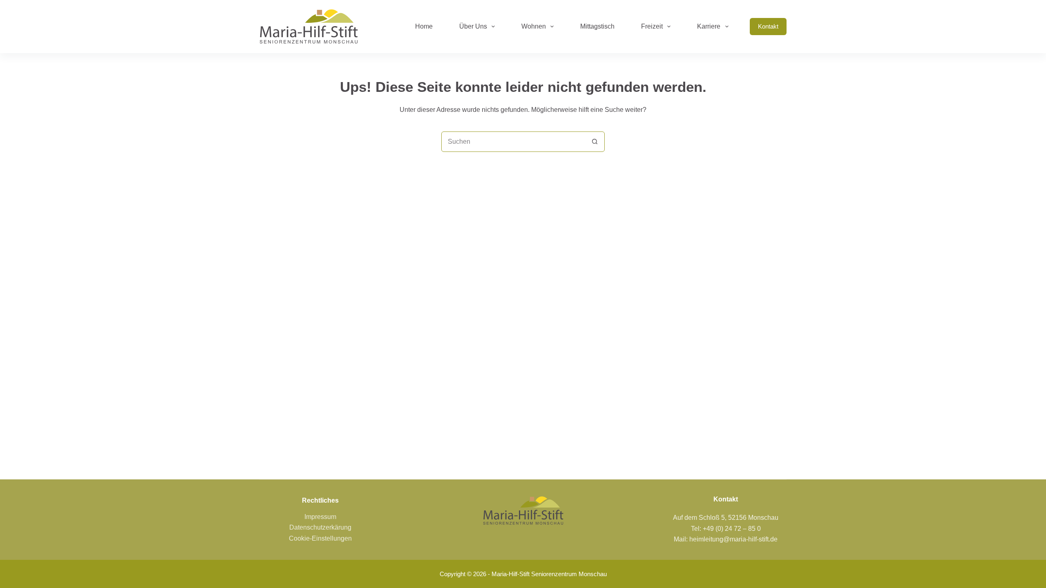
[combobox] (513, 141)
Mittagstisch (597, 26)
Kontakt (768, 26)
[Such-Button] (594, 141)
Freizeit (652, 26)
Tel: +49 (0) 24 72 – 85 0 (726, 528)
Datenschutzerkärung (320, 527)
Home (424, 26)
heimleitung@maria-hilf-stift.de (733, 539)
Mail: (681, 539)
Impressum (320, 516)
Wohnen (533, 26)
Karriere (708, 26)
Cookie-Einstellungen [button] (320, 538)
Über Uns (473, 26)
